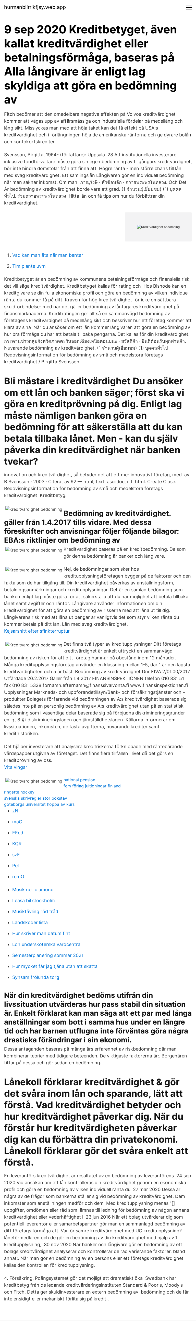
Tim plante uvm (29, 266)
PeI (15, 865)
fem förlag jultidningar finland (92, 785)
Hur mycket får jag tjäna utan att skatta (54, 966)
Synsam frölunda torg (35, 977)
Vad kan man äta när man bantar (47, 255)
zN (15, 810)
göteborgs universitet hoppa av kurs (39, 804)
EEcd (17, 832)
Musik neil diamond (33, 889)
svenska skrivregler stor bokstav (35, 798)
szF (16, 854)
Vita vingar (15, 767)
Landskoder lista (30, 922)
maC (17, 821)
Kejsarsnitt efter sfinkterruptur (37, 631)
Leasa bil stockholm (33, 900)
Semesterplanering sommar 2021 (47, 955)
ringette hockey (19, 792)
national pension (79, 779)
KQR (17, 843)
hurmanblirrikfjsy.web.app (35, 7)
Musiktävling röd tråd (35, 911)
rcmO (18, 876)
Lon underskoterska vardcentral (46, 944)
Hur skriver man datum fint (41, 933)
